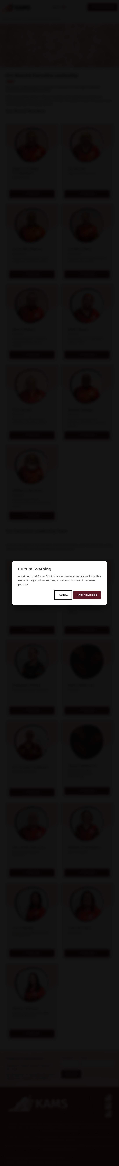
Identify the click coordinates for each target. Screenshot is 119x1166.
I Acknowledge (87, 595)
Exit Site (63, 595)
